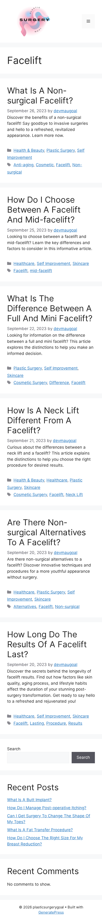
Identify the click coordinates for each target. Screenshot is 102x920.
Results (75, 723)
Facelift (63, 164)
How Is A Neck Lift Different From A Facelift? (43, 420)
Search (13, 748)
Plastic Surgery (60, 150)
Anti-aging (23, 164)
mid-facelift (41, 270)
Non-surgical (67, 606)
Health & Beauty (29, 150)
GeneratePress (51, 912)
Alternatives (25, 606)
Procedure (56, 723)
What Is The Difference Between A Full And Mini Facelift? (50, 308)
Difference (59, 382)
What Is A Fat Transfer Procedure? (40, 829)
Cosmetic (45, 164)
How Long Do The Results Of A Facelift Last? (47, 644)
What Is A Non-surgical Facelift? (40, 95)
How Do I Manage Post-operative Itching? (46, 807)
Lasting (37, 723)
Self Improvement (53, 263)
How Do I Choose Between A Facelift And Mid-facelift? (44, 209)
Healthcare (24, 263)
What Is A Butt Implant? (29, 799)
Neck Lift (74, 494)
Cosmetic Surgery (30, 382)
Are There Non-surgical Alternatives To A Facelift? (46, 532)
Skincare (81, 263)
